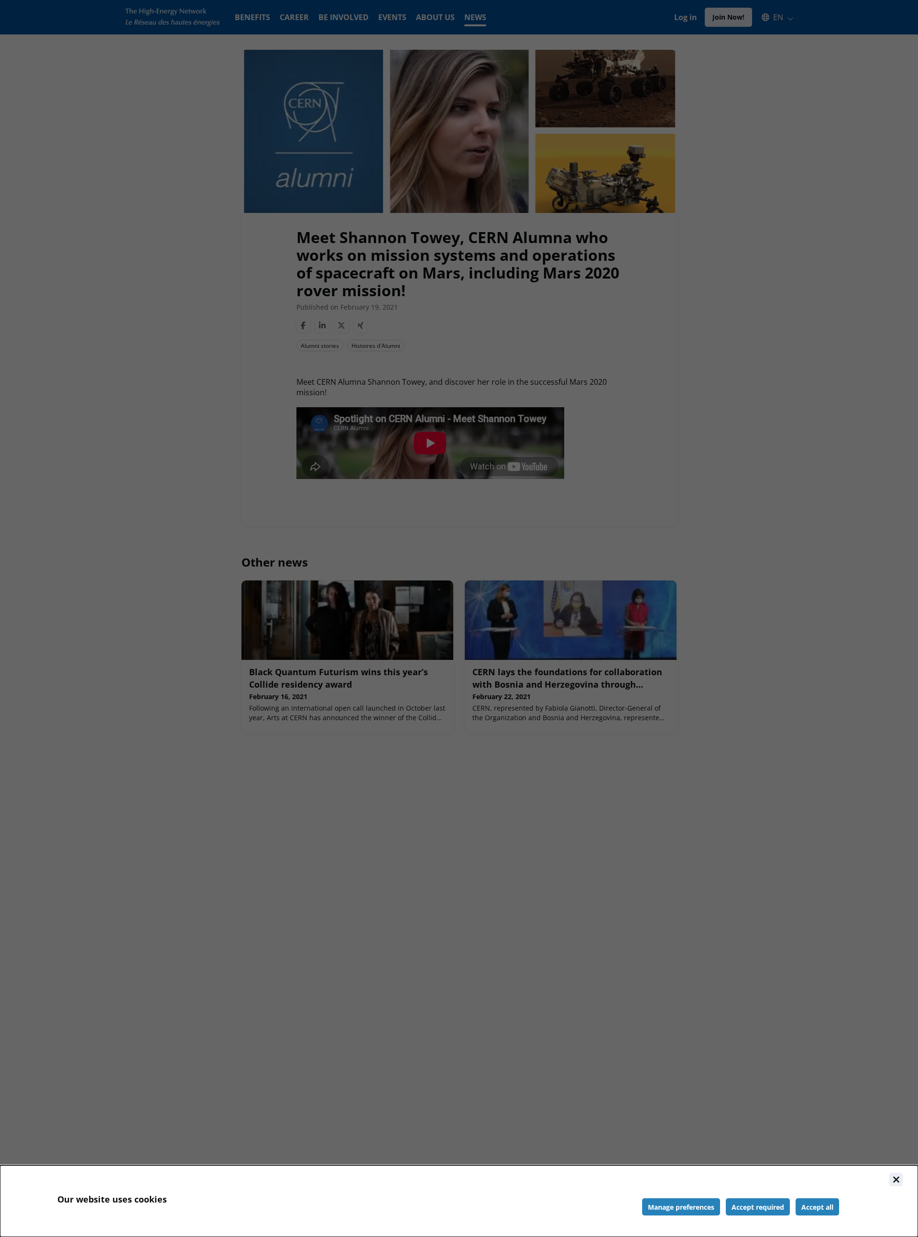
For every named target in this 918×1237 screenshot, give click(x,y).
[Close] (896, 1179)
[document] (459, 1201)
